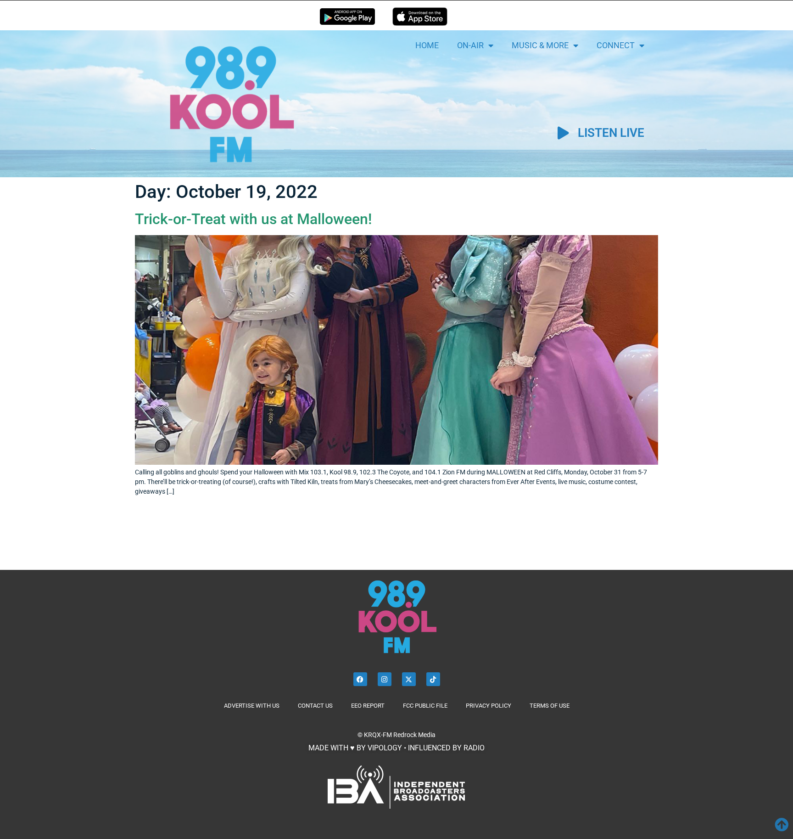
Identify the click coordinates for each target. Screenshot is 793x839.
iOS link (419, 16)
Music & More (540, 45)
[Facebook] (360, 679)
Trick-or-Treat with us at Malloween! (253, 219)
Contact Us (315, 705)
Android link (347, 16)
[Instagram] (384, 679)
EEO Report (368, 705)
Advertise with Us (251, 705)
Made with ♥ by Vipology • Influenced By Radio (396, 747)
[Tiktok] (433, 679)
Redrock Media (414, 734)
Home (427, 45)
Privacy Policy (488, 705)
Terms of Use (550, 705)
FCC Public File (425, 705)
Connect (616, 45)
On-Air (470, 45)
